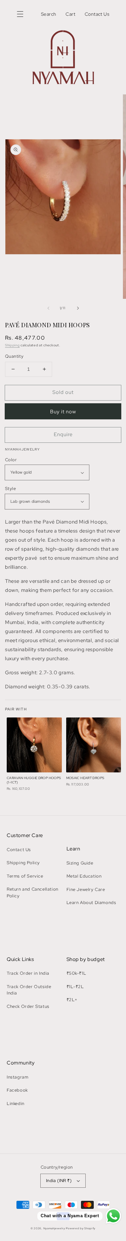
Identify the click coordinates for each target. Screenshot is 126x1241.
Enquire (63, 434)
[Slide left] (48, 308)
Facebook (17, 1090)
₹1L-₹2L (75, 986)
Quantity (14, 356)
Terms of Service (25, 876)
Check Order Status (28, 1006)
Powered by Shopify (80, 1228)
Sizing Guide (80, 863)
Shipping (12, 345)
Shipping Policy (23, 863)
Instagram (17, 1077)
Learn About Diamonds (91, 902)
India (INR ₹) (59, 1180)
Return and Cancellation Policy (32, 892)
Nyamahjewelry (54, 1228)
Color (11, 460)
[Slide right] (78, 308)
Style (10, 488)
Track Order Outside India (29, 990)
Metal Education (84, 876)
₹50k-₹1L (76, 973)
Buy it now (63, 411)
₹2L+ (72, 1000)
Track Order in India (28, 973)
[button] (20, 14)
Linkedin (16, 1103)
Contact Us (19, 849)
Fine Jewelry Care (86, 889)
